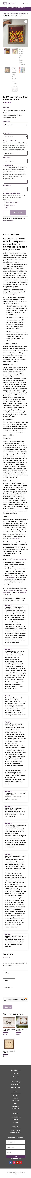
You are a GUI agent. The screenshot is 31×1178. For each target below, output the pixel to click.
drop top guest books (11, 590)
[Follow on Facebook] (10, 1162)
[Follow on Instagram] (14, 1162)
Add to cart (18, 212)
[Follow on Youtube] (17, 1162)
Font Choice (6, 185)
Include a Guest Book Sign (12, 193)
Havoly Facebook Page (20, 559)
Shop (8, 13)
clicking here (13, 294)
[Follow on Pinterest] (20, 1162)
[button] (25, 21)
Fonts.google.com (20, 509)
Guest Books (14, 13)
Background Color (9, 141)
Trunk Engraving (8, 165)
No (6, 208)
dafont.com (6, 511)
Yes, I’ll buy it (12, 202)
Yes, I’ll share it (10, 205)
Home (4, 13)
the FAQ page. (15, 538)
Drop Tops (22, 13)
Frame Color (6, 121)
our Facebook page (9, 577)
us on (14, 582)
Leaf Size (6, 157)
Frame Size (7, 133)
